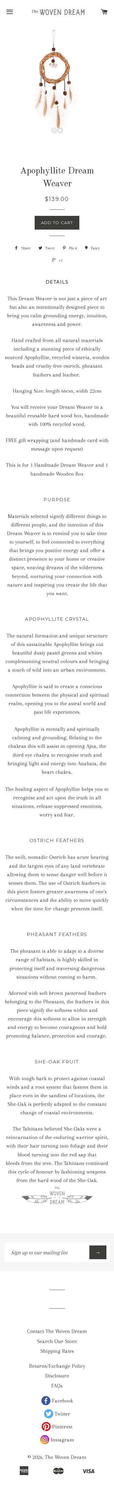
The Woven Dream (65, 1457)
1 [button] (54, 130)
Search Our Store (57, 1341)
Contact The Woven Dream (57, 1331)
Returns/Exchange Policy (57, 1366)
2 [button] (60, 130)
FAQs (57, 1386)
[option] (57, 81)
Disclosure (57, 1376)
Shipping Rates (57, 1351)
